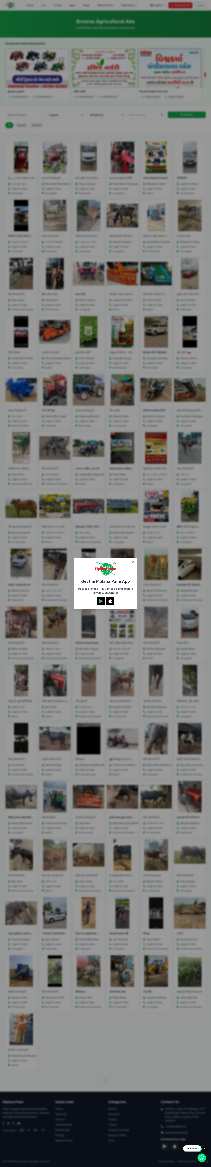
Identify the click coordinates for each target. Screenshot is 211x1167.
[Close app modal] (133, 562)
